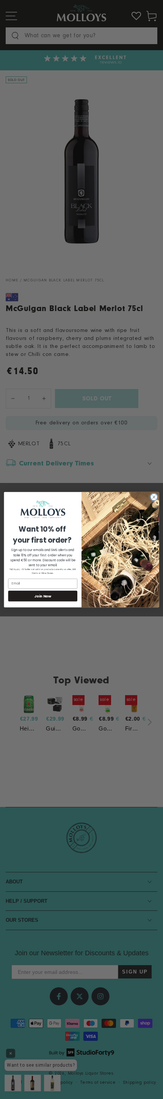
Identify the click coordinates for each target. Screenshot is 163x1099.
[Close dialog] (153, 496)
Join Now (42, 595)
